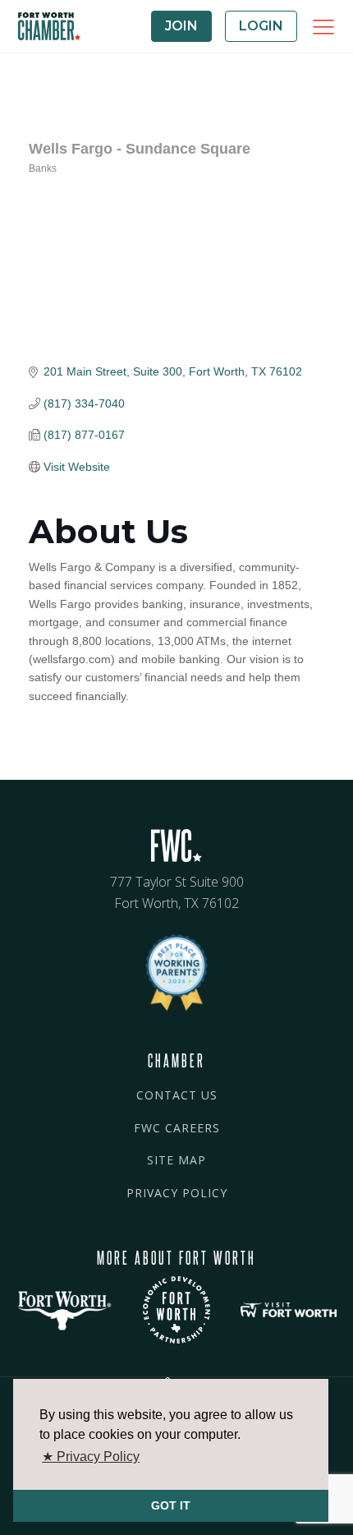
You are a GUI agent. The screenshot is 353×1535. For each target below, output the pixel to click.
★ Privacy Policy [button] (91, 1457)
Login (261, 26)
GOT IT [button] (170, 1505)
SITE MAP (176, 1160)
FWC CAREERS (177, 1128)
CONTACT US (177, 1095)
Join (181, 26)
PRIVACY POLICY (176, 1193)
